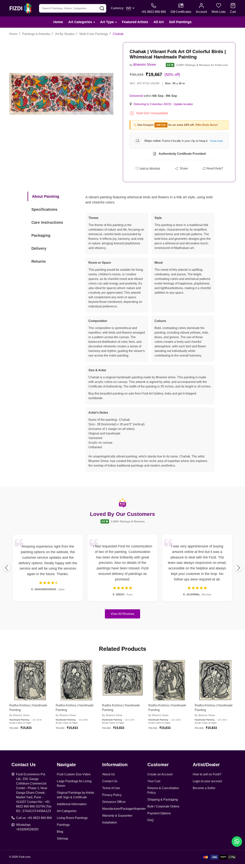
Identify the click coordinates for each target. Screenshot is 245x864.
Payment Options (159, 813)
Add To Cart (34, 739)
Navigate (66, 764)
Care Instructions (47, 222)
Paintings (63, 824)
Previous (7, 568)
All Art (159, 22)
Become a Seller (204, 788)
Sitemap (62, 838)
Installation (109, 822)
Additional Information (72, 804)
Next (238, 568)
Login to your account (207, 781)
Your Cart (153, 781)
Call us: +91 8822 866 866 (34, 817)
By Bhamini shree (19, 715)
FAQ (150, 820)
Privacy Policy (112, 795)
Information (115, 764)
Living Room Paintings (72, 817)
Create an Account (159, 774)
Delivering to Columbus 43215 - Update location (163, 104)
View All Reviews (122, 613)
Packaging (40, 235)
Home (58, 22)
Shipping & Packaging (162, 799)
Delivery (38, 248)
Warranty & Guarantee (117, 815)
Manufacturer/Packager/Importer (124, 808)
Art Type (107, 22)
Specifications (44, 209)
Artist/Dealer (206, 764)
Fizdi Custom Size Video (74, 774)
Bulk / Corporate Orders (163, 806)
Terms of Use (111, 788)
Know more (216, 140)
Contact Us (109, 781)
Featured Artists (135, 22)
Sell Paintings (180, 22)
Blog (60, 831)
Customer (158, 764)
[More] (94, 22)
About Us (108, 774)
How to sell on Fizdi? (207, 774)
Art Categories (80, 22)
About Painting (45, 196)
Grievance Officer (114, 801)
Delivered (136, 95)
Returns (38, 261)
